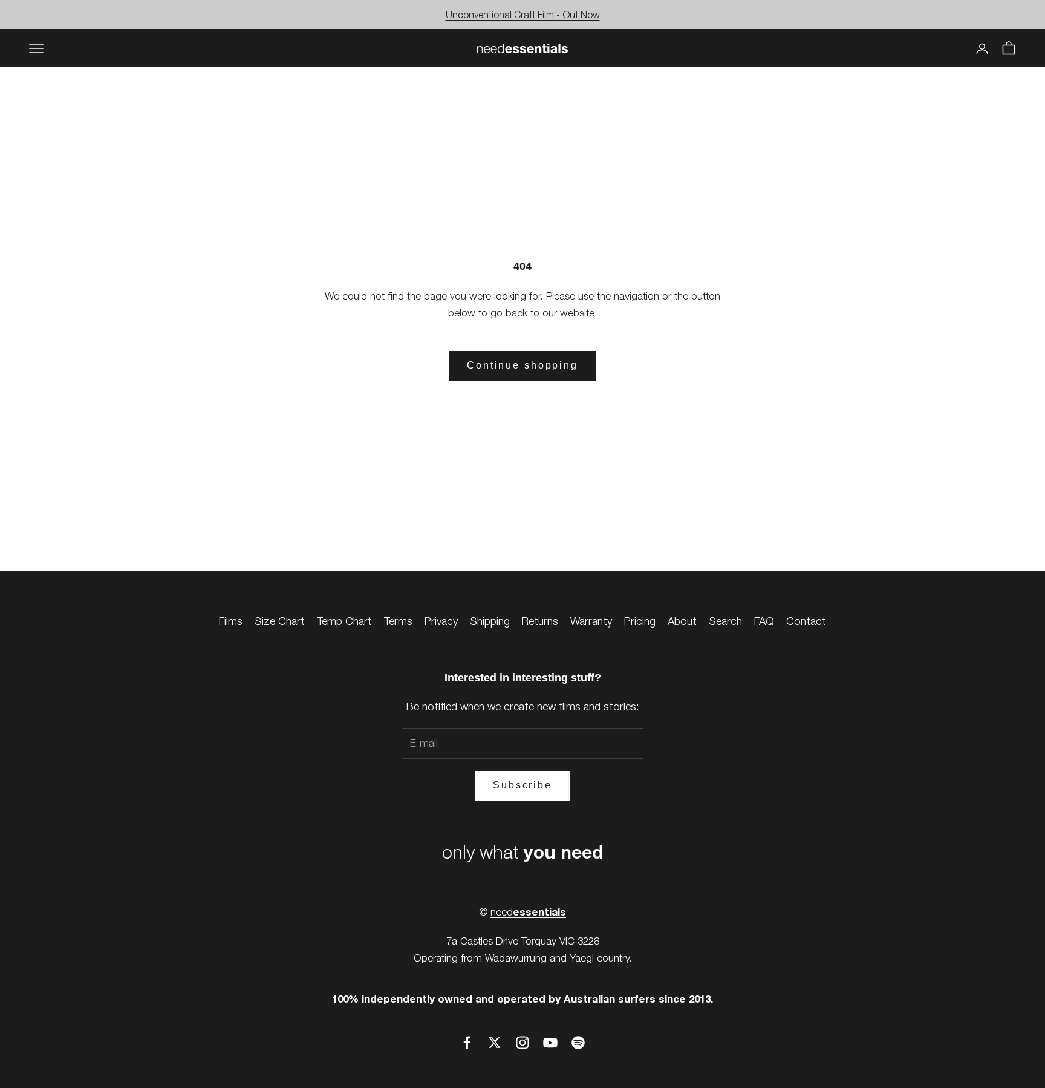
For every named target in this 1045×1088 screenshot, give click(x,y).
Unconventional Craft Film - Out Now (523, 14)
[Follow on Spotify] (578, 1042)
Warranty (591, 621)
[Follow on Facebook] (467, 1042)
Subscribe (522, 785)
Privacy (441, 621)
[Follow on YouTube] (550, 1042)
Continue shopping (522, 365)
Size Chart (280, 621)
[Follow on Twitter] (495, 1042)
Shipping (490, 621)
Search (725, 621)
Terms (398, 621)
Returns (540, 621)
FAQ (764, 621)
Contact (806, 621)
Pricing (640, 621)
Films (231, 621)
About (682, 621)
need (528, 912)
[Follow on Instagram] (522, 1042)
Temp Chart (344, 621)
